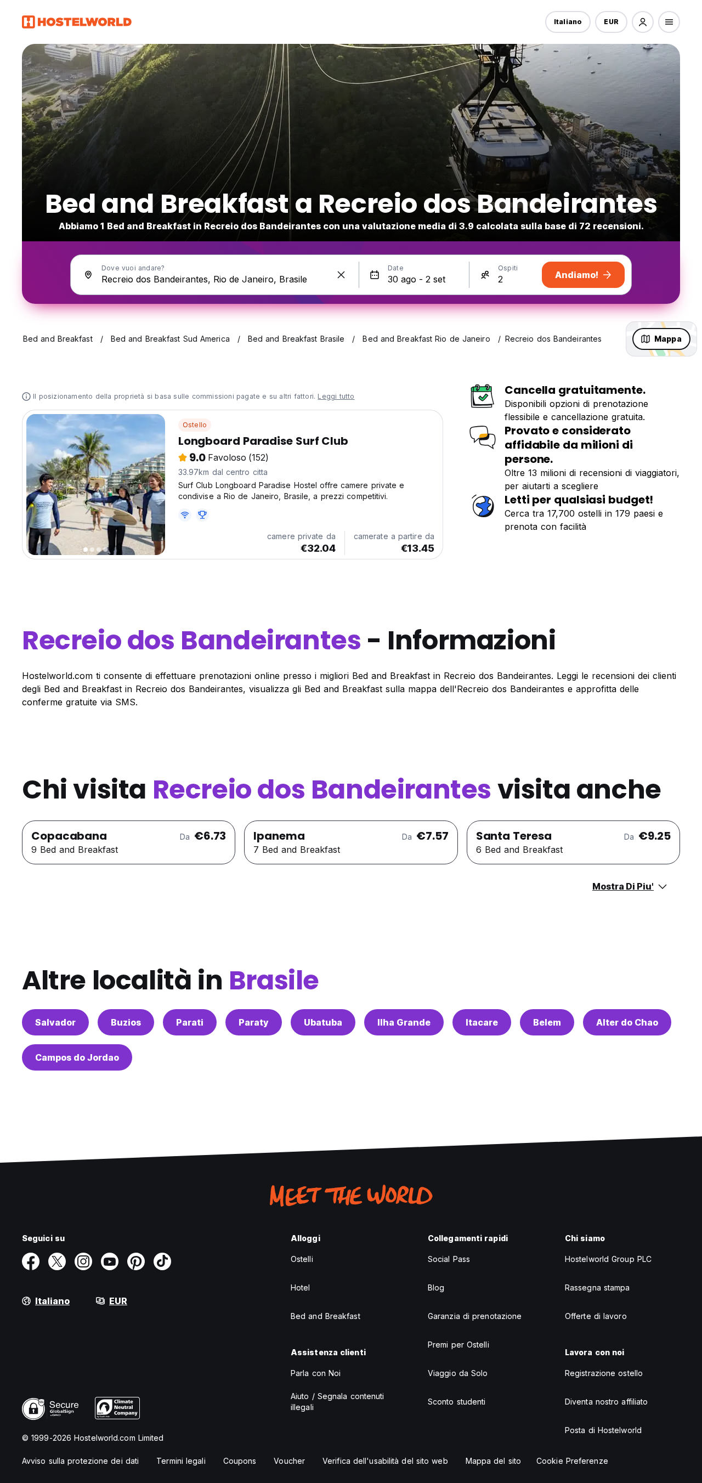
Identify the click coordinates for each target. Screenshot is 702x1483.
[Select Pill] (643, 22)
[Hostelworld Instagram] (83, 1261)
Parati (189, 1022)
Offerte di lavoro (596, 1316)
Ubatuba (323, 1022)
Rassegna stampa (597, 1287)
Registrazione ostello (604, 1373)
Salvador (55, 1022)
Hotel (300, 1287)
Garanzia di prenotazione (475, 1316)
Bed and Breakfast (325, 1316)
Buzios (126, 1022)
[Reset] (341, 275)
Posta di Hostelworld (603, 1430)
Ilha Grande (404, 1022)
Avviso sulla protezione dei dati (80, 1460)
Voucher (289, 1460)
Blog (436, 1287)
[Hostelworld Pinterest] (136, 1261)
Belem (547, 1022)
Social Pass (449, 1259)
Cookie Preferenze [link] (572, 1460)
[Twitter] (57, 1261)
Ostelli (302, 1259)
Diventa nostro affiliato (606, 1401)
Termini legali (180, 1460)
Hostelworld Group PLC (608, 1259)
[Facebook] (30, 1261)
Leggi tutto (336, 396)
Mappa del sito (493, 1460)
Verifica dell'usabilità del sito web (385, 1460)
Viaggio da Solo (458, 1373)
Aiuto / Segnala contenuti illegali (337, 1401)
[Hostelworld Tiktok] (162, 1261)
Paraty (254, 1022)
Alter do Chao (627, 1022)
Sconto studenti (457, 1401)
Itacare (482, 1022)
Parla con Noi (316, 1373)
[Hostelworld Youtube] (109, 1261)
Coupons (240, 1460)
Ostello (195, 425)
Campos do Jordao (77, 1057)
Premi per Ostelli (458, 1344)
